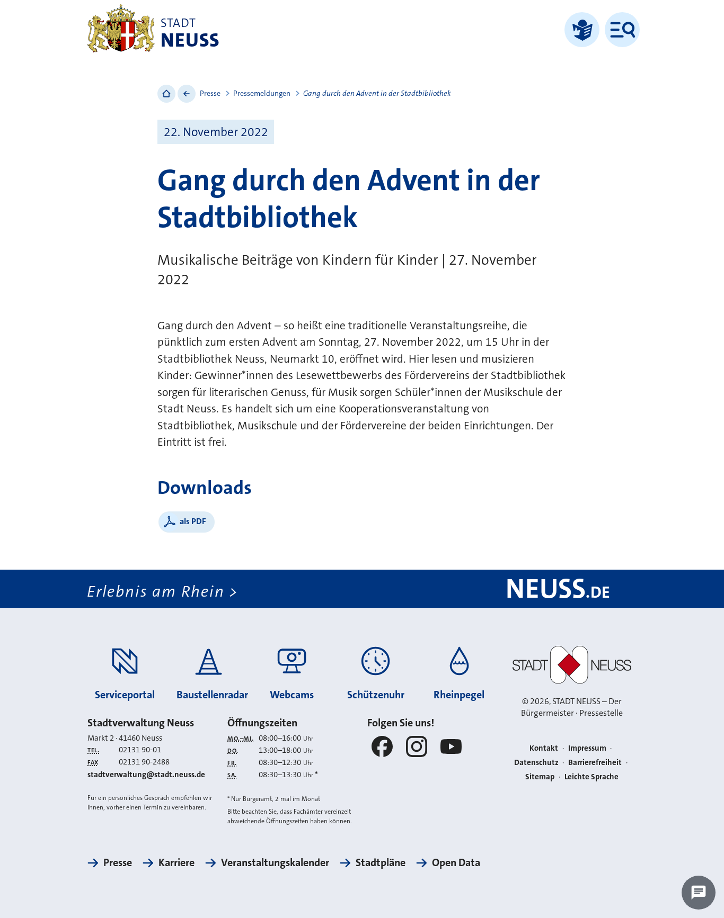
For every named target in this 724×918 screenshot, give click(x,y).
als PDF (193, 521)
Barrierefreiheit (595, 762)
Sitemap (539, 776)
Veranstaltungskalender (275, 862)
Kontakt (543, 748)
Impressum (587, 748)
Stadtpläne (380, 862)
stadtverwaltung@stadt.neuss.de (146, 774)
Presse (210, 93)
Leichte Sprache (591, 776)
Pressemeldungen (261, 93)
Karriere (176, 862)
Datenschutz (536, 762)
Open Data (456, 862)
